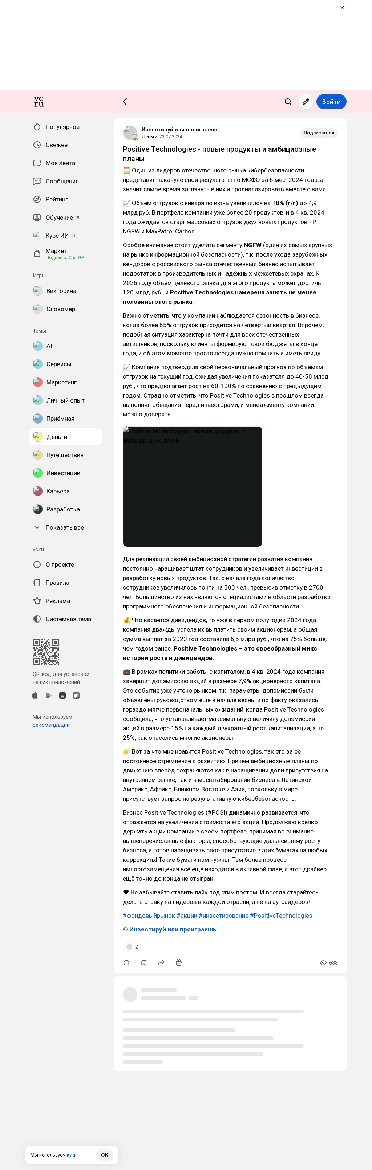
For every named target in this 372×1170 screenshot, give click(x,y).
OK (104, 1155)
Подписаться (319, 132)
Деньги (149, 136)
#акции (187, 915)
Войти (331, 101)
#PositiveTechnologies (281, 915)
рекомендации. (52, 725)
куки (72, 1155)
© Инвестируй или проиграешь (170, 929)
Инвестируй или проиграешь (180, 129)
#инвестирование (223, 915)
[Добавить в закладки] (144, 963)
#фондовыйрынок (149, 915)
